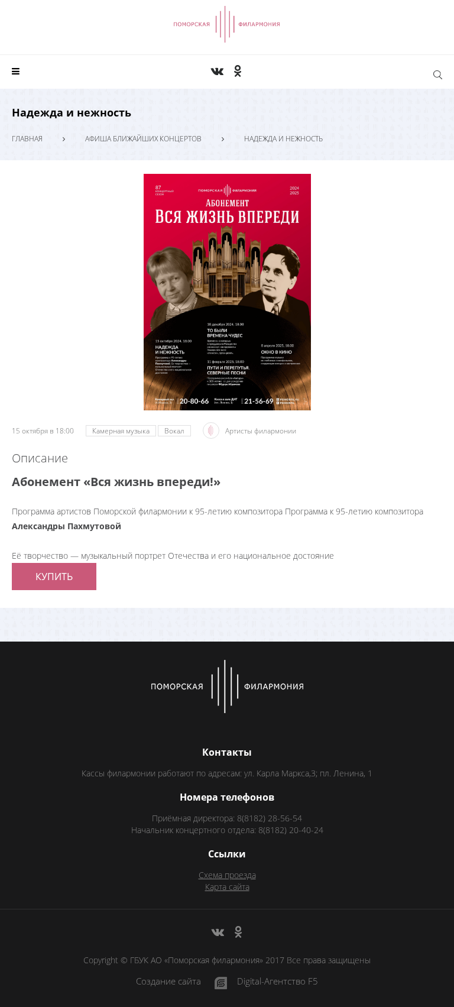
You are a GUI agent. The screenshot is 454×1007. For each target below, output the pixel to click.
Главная (27, 139)
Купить (54, 576)
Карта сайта (227, 886)
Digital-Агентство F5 (277, 982)
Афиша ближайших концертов (143, 139)
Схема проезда (227, 874)
